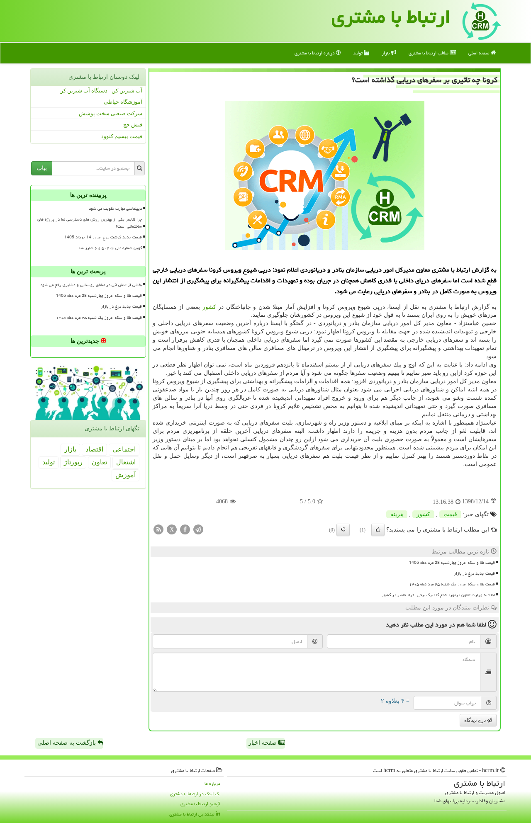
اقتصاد (94, 449)
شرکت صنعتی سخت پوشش (110, 113)
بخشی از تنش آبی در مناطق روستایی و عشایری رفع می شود (91, 285)
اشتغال (126, 462)
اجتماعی (124, 449)
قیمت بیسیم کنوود (121, 136)
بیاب (42, 168)
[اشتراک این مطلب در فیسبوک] (185, 529)
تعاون (99, 462)
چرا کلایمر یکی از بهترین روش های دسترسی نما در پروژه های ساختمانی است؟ (89, 223)
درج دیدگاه (475, 720)
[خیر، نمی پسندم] (343, 530)
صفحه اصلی (479, 53)
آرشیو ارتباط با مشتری (200, 803)
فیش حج (132, 124)
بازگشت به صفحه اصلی (67, 743)
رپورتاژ (73, 462)
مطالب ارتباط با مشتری (429, 53)
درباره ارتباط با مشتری (315, 53)
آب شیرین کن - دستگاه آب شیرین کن (100, 90)
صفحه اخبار (263, 743)
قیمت (450, 514)
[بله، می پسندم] (378, 530)
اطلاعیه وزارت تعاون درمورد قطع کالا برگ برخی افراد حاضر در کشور (438, 595)
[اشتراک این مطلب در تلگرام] (198, 529)
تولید (358, 53)
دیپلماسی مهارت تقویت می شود (115, 208)
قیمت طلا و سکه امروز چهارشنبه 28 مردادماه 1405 (452, 562)
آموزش (125, 474)
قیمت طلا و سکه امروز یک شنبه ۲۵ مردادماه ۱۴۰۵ (452, 584)
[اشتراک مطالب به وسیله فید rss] (158, 529)
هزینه (396, 514)
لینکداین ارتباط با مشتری (192, 814)
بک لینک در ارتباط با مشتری (195, 793)
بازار (386, 53)
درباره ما (212, 783)
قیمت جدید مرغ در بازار (474, 573)
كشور (209, 307)
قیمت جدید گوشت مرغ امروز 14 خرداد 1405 (103, 237)
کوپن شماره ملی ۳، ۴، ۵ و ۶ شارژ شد (110, 248)
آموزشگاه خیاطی (123, 102)
